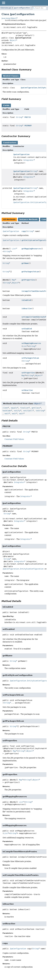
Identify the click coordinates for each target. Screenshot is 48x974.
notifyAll (28, 411)
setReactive (27, 390)
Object (13, 40)
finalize (24, 408)
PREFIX (27, 117)
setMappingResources (31, 343)
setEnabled (27, 329)
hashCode (7, 411)
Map (13, 280)
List (14, 249)
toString (40, 411)
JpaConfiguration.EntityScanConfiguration (23, 569)
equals (14, 408)
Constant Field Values (14, 439)
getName (25, 263)
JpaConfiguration (22, 8)
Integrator (28, 160)
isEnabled (26, 300)
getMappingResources (31, 249)
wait (7, 414)
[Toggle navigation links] (3, 3)
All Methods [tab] (9, 219)
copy (24, 231)
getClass (36, 408)
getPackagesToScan (30, 272)
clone (5, 408)
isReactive (27, 308)
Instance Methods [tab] (28, 219)
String (19, 117)
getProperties (28, 280)
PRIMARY (28, 126)
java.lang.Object (9, 18)
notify (17, 411)
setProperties (28, 373)
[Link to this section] (33, 69)
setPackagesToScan (30, 358)
